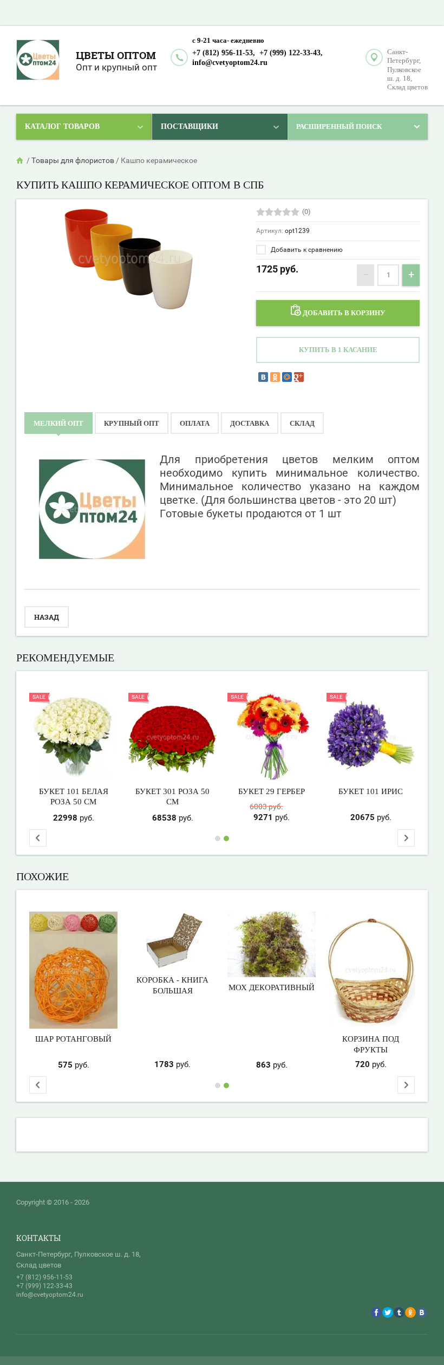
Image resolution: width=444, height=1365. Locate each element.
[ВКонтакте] (263, 377)
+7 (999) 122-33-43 (44, 1286)
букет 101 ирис (370, 791)
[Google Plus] (299, 377)
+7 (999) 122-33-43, (291, 53)
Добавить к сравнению (306, 249)
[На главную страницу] (43, 61)
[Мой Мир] (287, 377)
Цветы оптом (116, 55)
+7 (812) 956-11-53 (44, 1277)
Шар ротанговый (73, 1039)
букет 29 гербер (271, 791)
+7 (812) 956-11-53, (223, 53)
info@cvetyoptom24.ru (229, 62)
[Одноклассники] (275, 377)
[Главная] (20, 160)
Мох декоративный (271, 987)
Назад (46, 617)
